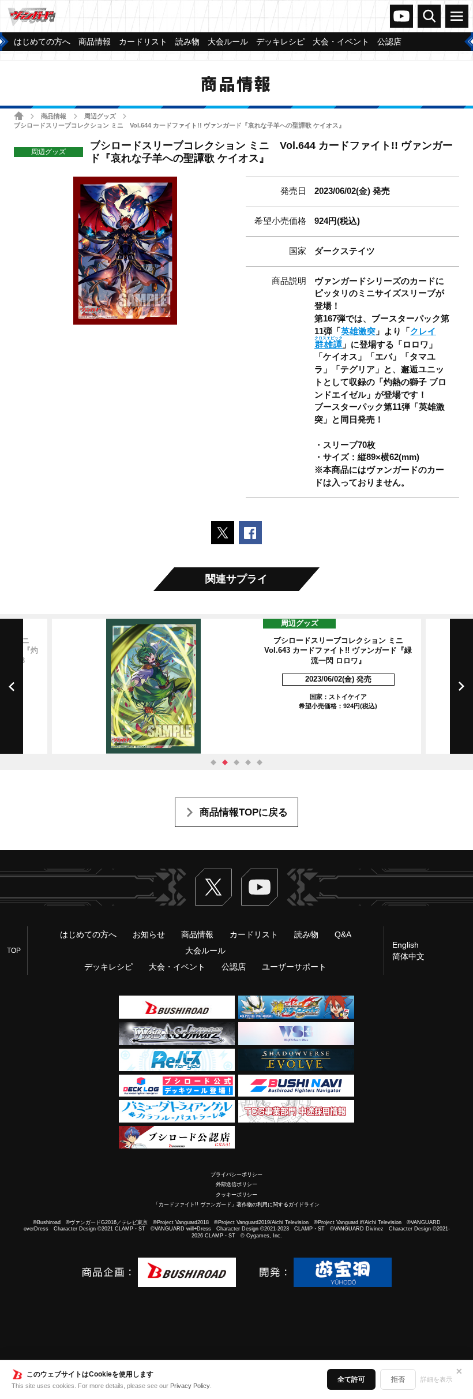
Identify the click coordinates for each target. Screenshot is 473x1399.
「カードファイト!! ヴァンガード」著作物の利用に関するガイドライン (236, 1204)
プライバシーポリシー (236, 1174)
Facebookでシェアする (250, 532)
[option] (236, 686)
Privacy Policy (190, 1385)
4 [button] (248, 762)
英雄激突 (358, 331)
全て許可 (351, 1379)
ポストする (222, 532)
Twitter (213, 887)
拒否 (398, 1379)
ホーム (19, 116)
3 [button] (236, 762)
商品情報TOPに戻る (244, 812)
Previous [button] (11, 686)
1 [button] (213, 762)
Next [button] (461, 686)
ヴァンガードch (401, 16)
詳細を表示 (436, 1379)
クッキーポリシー (236, 1195)
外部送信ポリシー (236, 1184)
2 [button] (225, 762)
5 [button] (259, 762)
